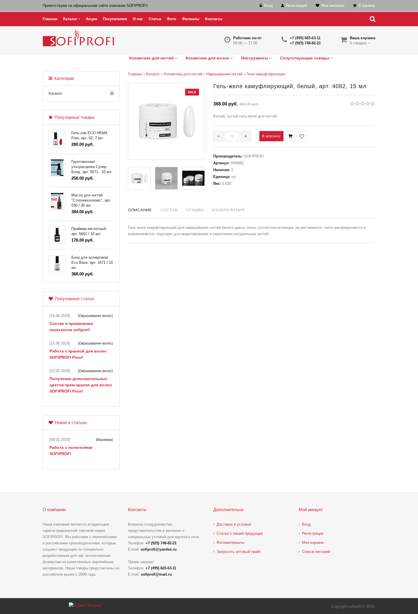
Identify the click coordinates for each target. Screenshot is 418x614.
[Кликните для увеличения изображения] (166, 121)
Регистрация (312, 533)
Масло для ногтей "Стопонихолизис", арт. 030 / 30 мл (91, 200)
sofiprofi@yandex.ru (159, 549)
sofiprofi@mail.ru (156, 574)
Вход (306, 524)
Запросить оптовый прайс (239, 551)
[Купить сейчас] (290, 136)
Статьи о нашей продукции (240, 533)
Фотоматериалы (230, 542)
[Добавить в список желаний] (302, 136)
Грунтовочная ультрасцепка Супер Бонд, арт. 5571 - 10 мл (91, 166)
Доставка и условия (234, 524)
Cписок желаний (316, 551)
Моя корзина (313, 542)
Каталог (55, 93)
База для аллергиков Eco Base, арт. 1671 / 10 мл (92, 262)
